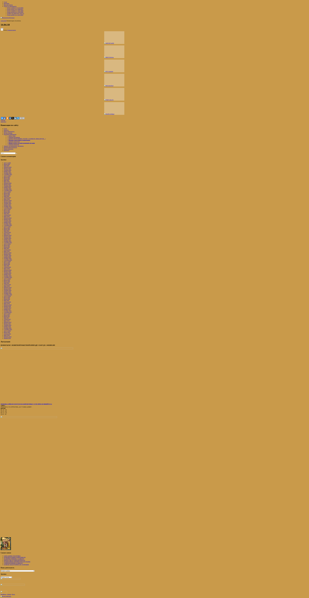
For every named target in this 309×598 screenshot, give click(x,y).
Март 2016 (7, 335)
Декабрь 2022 (7, 221)
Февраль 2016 (7, 336)
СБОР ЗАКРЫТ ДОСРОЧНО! (12, 556)
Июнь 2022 (7, 229)
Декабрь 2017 (7, 307)
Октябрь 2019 (7, 276)
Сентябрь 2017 (8, 312)
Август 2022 (7, 226)
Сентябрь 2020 (8, 260)
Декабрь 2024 (7, 186)
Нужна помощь (8, 133)
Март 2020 (7, 268)
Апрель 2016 (7, 334)
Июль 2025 (7, 177)
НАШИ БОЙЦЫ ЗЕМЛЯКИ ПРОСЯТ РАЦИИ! (17, 561)
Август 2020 (7, 261)
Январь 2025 (7, 184)
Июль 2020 (7, 263)
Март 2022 (7, 234)
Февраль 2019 (7, 287)
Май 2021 (6, 248)
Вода (13, 594)
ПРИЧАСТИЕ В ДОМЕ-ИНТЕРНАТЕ (14, 560)
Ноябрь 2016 (7, 326)
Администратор (11, 30)
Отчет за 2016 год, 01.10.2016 (15, 7)
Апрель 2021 (7, 249)
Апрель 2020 (7, 267)
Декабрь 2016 (7, 325)
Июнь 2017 (7, 316)
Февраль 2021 (7, 252)
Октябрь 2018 (7, 293)
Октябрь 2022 (7, 223)
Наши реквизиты (8, 149)
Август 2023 (7, 209)
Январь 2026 (7, 168)
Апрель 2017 (7, 319)
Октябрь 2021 (7, 241)
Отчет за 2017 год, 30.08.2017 (15, 9)
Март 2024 (7, 199)
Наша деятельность (9, 131)
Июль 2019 (7, 280)
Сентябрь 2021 (8, 242)
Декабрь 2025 (7, 170)
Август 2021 (7, 244)
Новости (6, 130)
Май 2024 (6, 196)
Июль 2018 (7, 297)
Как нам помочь (8, 5)
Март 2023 (7, 216)
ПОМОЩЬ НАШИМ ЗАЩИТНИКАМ (14, 557)
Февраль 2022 (7, 235)
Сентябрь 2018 (8, 294)
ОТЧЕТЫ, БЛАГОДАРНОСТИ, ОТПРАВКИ (16, 564)
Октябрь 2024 (7, 189)
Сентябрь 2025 (8, 174)
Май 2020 (6, 265)
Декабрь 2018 (7, 290)
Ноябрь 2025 (7, 171)
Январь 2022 (7, 236)
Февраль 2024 (7, 200)
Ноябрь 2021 (7, 239)
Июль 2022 (7, 228)
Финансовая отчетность (10, 147)
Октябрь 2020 (7, 258)
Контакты (6, 3)
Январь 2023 (7, 219)
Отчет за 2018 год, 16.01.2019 (15, 10)
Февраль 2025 (7, 183)
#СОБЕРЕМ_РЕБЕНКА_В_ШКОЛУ (14, 559)
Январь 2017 (7, 323)
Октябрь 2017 (7, 310)
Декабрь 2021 (7, 238)
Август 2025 (7, 176)
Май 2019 (6, 283)
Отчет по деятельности (10, 6)
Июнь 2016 (7, 332)
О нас (5, 2)
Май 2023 (6, 213)
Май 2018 (6, 300)
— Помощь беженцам (13, 144)
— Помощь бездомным (13, 137)
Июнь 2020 (7, 264)
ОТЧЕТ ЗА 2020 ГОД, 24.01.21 (15, 13)
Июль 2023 (7, 210)
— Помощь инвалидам (13, 141)
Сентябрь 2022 (8, 225)
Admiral (9, 594)
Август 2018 (7, 296)
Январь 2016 (7, 338)
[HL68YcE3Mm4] (114, 108)
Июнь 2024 (7, 194)
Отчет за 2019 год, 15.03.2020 (15, 12)
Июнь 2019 (7, 281)
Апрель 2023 (7, 215)
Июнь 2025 (7, 178)
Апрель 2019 (7, 284)
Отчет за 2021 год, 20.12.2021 (15, 15)
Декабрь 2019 (7, 273)
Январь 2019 (7, 289)
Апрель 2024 (7, 197)
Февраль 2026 (7, 167)
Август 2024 (7, 192)
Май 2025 (6, 180)
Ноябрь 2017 (7, 309)
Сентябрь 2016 (8, 329)
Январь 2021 (7, 254)
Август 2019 (7, 278)
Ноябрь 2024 (7, 187)
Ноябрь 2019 (7, 274)
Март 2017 (7, 321)
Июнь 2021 (7, 247)
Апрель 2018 (7, 302)
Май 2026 (6, 165)
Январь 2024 (7, 202)
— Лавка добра (11, 136)
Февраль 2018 (7, 305)
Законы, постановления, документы (14, 146)
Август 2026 (7, 163)
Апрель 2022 (7, 232)
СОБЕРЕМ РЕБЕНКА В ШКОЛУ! (13, 563)
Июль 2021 (7, 245)
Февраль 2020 (7, 270)
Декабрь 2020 (7, 255)
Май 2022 (6, 231)
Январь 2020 (7, 271)
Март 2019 (7, 286)
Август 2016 (7, 331)
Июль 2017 (7, 315)
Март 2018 (7, 303)
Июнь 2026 (7, 164)
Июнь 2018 (7, 299)
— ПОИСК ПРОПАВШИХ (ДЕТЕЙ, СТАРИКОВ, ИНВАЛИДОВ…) (26, 138)
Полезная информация (10, 134)
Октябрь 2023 (7, 206)
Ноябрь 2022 (7, 222)
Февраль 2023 (7, 218)
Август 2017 (7, 313)
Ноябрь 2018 (7, 292)
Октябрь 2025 (7, 173)
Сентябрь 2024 (8, 190)
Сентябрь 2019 (8, 277)
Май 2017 (6, 318)
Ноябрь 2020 (7, 257)
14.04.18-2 (3, 121)
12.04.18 (3, 120)
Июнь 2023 (7, 212)
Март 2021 (7, 251)
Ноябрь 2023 (7, 205)
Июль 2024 (7, 193)
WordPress (3, 594)
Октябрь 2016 (7, 328)
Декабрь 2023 (7, 203)
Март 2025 (7, 181)
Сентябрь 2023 (8, 207)
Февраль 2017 (7, 322)
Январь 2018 (7, 306)
